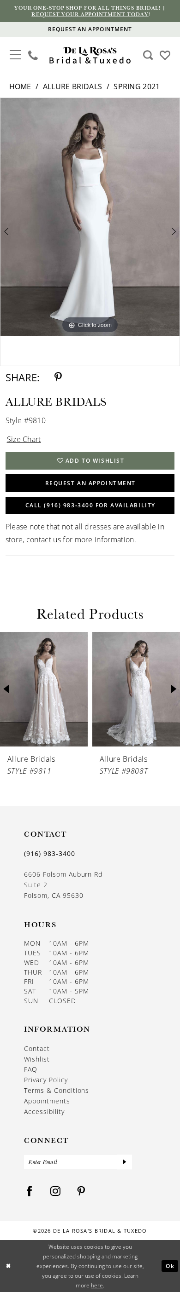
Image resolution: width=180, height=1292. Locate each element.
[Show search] (147, 55)
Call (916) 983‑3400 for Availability (90, 505)
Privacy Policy (46, 1080)
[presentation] (83, 689)
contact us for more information (80, 539)
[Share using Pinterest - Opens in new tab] (58, 377)
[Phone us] (33, 55)
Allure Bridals (72, 86)
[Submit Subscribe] (124, 1162)
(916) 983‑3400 (49, 854)
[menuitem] (15, 55)
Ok (170, 1265)
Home (20, 86)
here (97, 1285)
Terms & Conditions (56, 1090)
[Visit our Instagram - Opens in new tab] (55, 1191)
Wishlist (37, 1059)
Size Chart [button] (24, 439)
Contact (37, 1049)
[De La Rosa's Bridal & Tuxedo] (90, 55)
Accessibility (44, 1112)
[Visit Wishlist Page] (165, 54)
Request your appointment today (90, 14)
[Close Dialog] (8, 1266)
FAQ (30, 1069)
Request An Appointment (90, 483)
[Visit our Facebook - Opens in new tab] (30, 1191)
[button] (15, 54)
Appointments (47, 1101)
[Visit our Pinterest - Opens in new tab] (81, 1191)
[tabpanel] (90, 217)
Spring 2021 (137, 86)
